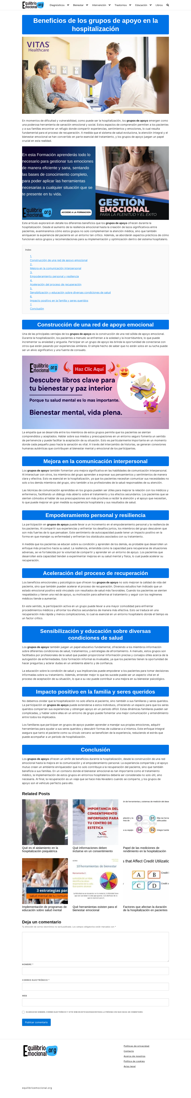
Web (24, 996)
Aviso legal (130, 1066)
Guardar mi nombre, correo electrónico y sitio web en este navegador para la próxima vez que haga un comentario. (84, 1012)
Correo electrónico (36, 980)
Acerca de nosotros (134, 1056)
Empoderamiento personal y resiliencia (54, 274)
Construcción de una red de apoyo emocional (58, 258)
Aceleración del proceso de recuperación (55, 282)
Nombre (27, 964)
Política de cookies (134, 1061)
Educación (141, 5)
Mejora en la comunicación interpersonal (55, 266)
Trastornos (121, 5)
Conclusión (37, 306)
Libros (159, 5)
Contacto (129, 1051)
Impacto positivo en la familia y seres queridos (59, 298)
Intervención (99, 5)
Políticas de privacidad (136, 1046)
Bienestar (78, 5)
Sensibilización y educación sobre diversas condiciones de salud (70, 290)
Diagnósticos (57, 5)
